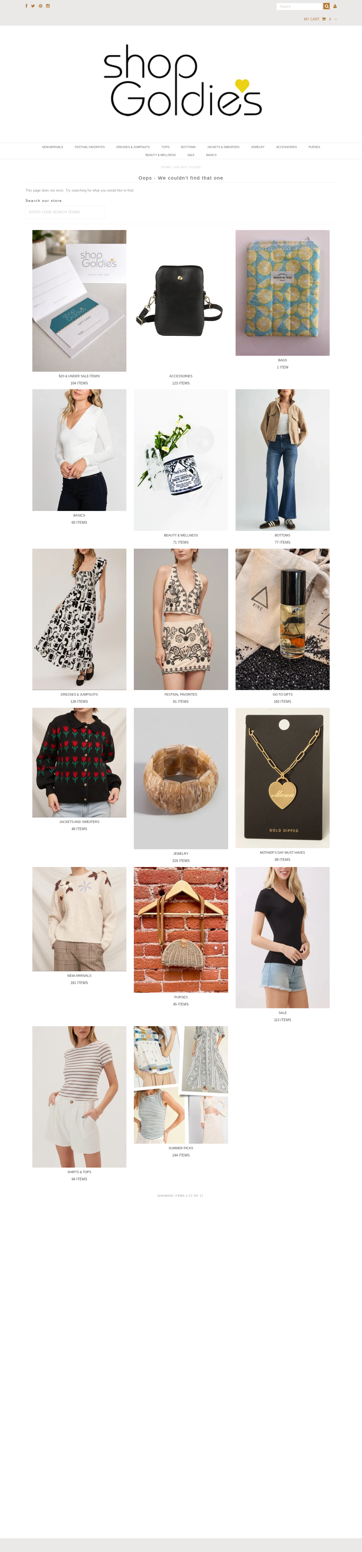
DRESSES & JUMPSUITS (133, 147)
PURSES (314, 147)
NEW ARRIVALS (52, 147)
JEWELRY (257, 147)
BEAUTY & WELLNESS (160, 155)
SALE (191, 155)
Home (166, 167)
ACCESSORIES (286, 147)
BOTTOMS (188, 147)
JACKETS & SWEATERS (223, 147)
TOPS (165, 147)
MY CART (317, 19)
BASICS (211, 155)
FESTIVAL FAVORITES (90, 147)
